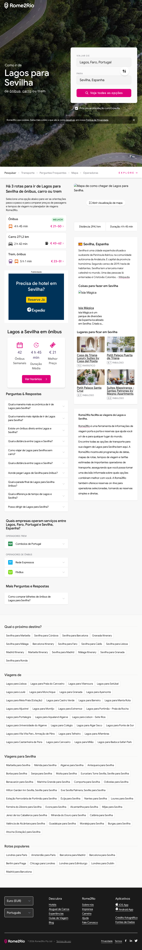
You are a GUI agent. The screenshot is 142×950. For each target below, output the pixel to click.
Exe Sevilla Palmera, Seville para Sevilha (83, 790)
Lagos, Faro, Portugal (95, 62)
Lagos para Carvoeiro (58, 742)
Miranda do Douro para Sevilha (68, 815)
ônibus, (15, 91)
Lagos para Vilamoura (80, 683)
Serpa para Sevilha (41, 773)
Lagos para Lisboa (16, 683)
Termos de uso (63, 941)
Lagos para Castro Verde (60, 700)
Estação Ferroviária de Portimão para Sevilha (31, 798)
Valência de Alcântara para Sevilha (25, 823)
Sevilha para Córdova (46, 635)
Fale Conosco (90, 922)
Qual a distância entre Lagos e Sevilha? (30, 441)
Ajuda (85, 918)
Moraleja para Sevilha (92, 823)
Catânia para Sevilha (101, 815)
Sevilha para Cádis (91, 643)
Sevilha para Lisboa (117, 643)
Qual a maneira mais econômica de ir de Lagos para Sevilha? (31, 406)
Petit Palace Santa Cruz (89, 389)
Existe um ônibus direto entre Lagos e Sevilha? (29, 430)
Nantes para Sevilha (95, 798)
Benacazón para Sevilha (19, 781)
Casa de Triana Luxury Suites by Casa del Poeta (88, 358)
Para (80, 73)
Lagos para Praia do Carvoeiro (47, 683)
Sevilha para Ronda (17, 660)
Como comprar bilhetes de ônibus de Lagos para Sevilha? (29, 598)
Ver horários (33, 379)
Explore (127, 172)
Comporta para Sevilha (87, 781)
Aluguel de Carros (59, 909)
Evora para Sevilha (55, 806)
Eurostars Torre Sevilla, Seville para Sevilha (105, 773)
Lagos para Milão (84, 742)
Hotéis (52, 904)
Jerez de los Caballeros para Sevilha (26, 815)
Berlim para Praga (16, 863)
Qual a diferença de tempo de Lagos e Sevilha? (30, 495)
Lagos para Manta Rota (118, 700)
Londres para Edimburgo (73, 863)
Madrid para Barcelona (19, 871)
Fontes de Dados (125, 922)
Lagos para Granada (71, 692)
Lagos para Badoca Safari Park (115, 742)
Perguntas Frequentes (53, 172)
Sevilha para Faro (67, 643)
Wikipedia (124, 277)
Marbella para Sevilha (18, 765)
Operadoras (90, 172)
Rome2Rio (84, 426)
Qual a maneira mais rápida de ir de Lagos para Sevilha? (31, 418)
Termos (118, 941)
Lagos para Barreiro (90, 700)
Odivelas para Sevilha (116, 781)
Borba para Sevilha (16, 773)
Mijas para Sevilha (112, 806)
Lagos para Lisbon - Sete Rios (89, 717)
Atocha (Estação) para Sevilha (23, 831)
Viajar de (83, 55)
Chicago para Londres (42, 863)
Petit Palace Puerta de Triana (120, 356)
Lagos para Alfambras (97, 733)
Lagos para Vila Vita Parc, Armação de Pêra (30, 733)
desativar (70, 120)
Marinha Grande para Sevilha (53, 781)
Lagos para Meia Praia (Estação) (24, 700)
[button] (104, 93)
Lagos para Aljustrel (17, 708)
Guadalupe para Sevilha (62, 823)
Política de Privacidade (97, 120)
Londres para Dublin (102, 863)
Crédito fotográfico (126, 917)
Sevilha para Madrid (63, 652)
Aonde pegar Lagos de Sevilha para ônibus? (33, 473)
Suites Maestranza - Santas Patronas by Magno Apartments (120, 391)
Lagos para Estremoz (70, 708)
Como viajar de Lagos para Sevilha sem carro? (30, 452)
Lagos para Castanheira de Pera (24, 742)
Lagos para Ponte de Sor (120, 725)
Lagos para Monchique (42, 692)
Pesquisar (10, 172)
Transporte (28, 172)
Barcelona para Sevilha (102, 855)
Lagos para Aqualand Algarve (51, 717)
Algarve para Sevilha (71, 765)
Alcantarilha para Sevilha (84, 806)
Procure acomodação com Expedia (100, 108)
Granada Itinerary (102, 635)
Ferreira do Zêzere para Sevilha (23, 806)
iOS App (123, 904)
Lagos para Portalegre (18, 717)
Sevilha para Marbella (18, 635)
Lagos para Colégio (62, 725)
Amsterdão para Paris (43, 855)
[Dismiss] (133, 120)
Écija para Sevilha (70, 798)
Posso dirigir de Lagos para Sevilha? (28, 506)
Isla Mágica (86, 308)
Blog (51, 922)
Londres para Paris (16, 855)
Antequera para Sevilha (100, 765)
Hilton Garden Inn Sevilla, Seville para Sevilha (31, 790)
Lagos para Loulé (15, 692)
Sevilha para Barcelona (75, 635)
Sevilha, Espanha (92, 80)
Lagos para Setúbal (108, 683)
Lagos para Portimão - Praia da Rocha (107, 708)
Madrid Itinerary (15, 652)
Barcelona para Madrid (72, 855)
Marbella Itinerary (38, 652)
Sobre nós (88, 904)
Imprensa (87, 909)
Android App (125, 909)
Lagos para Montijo (43, 708)
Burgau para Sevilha (119, 823)
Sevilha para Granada (112, 652)
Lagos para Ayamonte (98, 692)
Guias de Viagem (58, 918)
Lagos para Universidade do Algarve (26, 725)
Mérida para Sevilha (45, 765)
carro (27, 91)
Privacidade (107, 941)
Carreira (86, 913)
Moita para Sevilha (66, 773)
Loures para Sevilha (122, 798)
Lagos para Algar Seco (89, 725)
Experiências (56, 913)
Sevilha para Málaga (17, 643)
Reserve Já (36, 300)
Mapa (74, 172)
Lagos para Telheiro (70, 733)
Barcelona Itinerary (43, 643)
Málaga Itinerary (87, 652)
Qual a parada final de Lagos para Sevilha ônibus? (31, 483)
